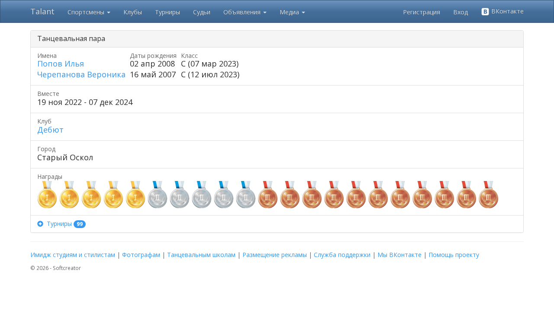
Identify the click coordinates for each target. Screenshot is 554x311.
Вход (460, 12)
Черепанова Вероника (81, 74)
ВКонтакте (507, 11)
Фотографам (141, 255)
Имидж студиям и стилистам (72, 255)
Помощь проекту (453, 255)
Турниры (167, 12)
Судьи (201, 12)
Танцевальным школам (201, 255)
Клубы (132, 12)
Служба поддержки (342, 255)
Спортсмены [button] (87, 12)
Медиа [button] (290, 12)
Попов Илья (60, 63)
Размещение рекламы (274, 255)
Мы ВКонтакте (399, 255)
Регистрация (421, 12)
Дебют (50, 129)
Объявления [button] (242, 12)
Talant (42, 11)
